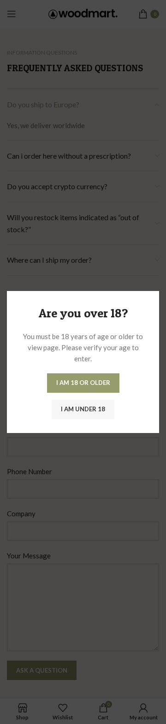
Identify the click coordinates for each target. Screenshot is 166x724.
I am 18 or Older (83, 382)
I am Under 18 (83, 409)
